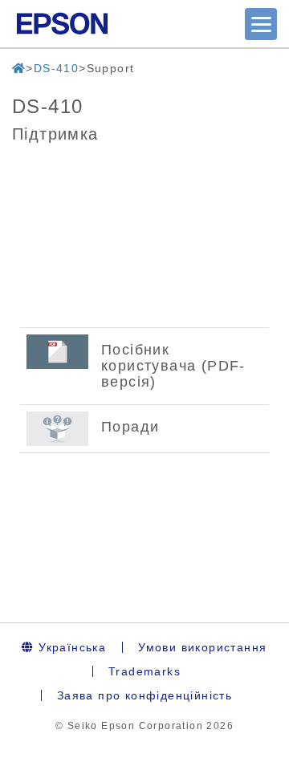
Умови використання (202, 647)
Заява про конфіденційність (144, 695)
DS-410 (56, 68)
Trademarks (144, 671)
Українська (70, 647)
